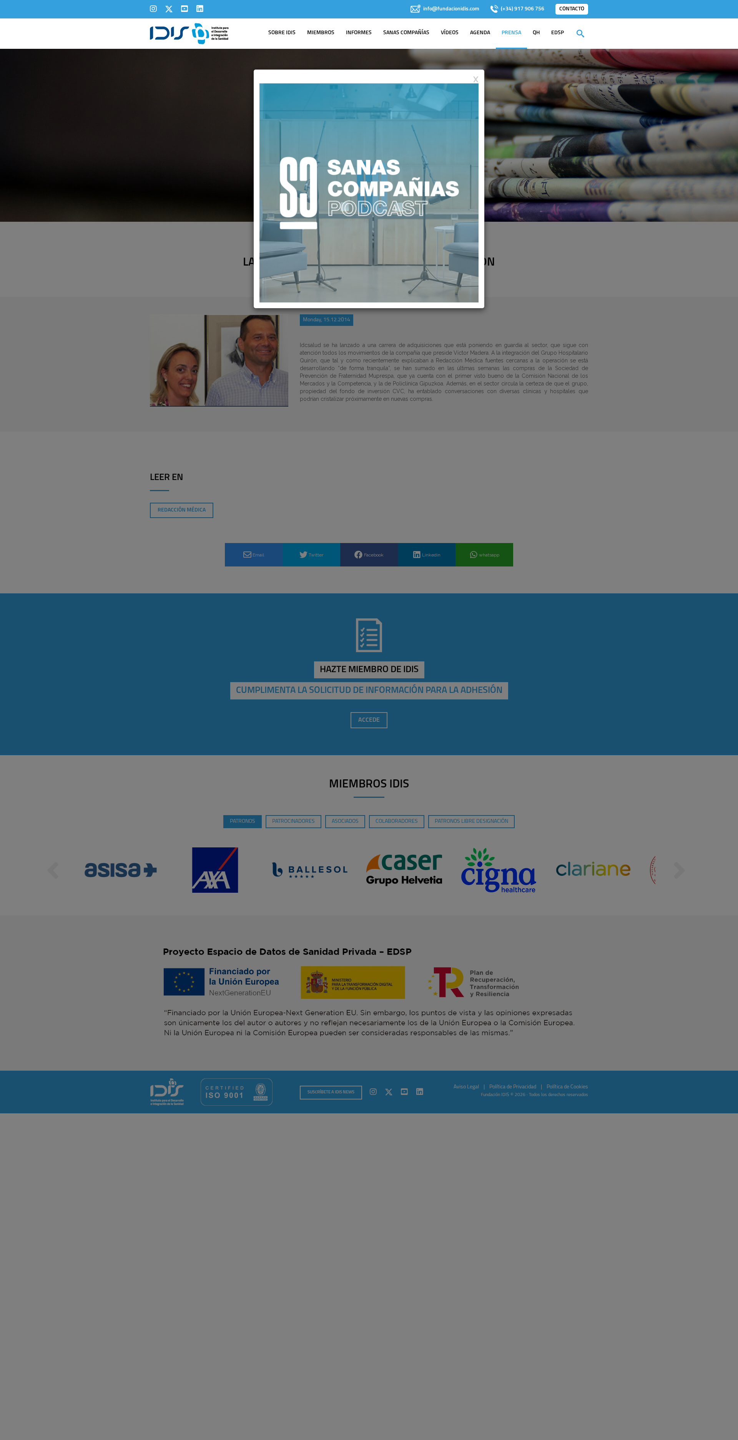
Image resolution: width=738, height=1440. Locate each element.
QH (536, 33)
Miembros (320, 33)
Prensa (511, 33)
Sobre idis (282, 33)
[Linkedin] (199, 8)
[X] (169, 8)
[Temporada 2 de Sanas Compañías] (369, 192)
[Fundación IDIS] (189, 33)
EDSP (557, 33)
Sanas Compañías (406, 33)
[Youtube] (184, 8)
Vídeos (450, 33)
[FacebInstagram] (153, 8)
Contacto (571, 9)
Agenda (480, 33)
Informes (359, 33)
